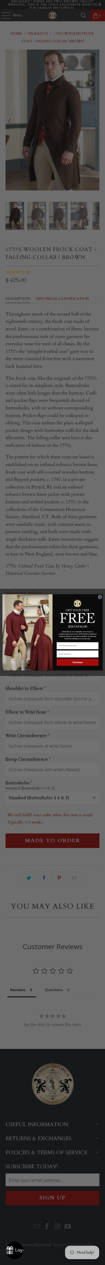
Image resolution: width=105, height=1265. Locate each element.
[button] (77, 611)
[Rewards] (14, 1250)
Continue (78, 662)
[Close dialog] (100, 597)
